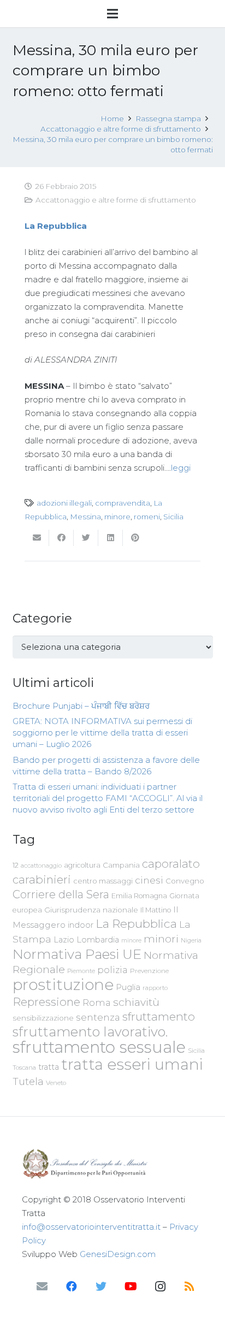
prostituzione (63, 984)
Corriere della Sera (61, 894)
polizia (112, 970)
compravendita (122, 503)
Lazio (64, 940)
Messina (85, 516)
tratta (48, 1067)
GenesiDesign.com (118, 1254)
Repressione (46, 1002)
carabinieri (42, 879)
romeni (147, 516)
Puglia (128, 987)
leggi (181, 468)
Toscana (24, 1067)
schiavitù (136, 1002)
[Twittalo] (86, 538)
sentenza (98, 1017)
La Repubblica (136, 923)
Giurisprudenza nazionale (91, 909)
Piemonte (81, 971)
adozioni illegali (64, 503)
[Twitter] (101, 1286)
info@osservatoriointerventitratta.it (91, 1227)
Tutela (28, 1081)
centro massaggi (103, 880)
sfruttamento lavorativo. (90, 1032)
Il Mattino (155, 910)
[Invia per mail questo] (37, 538)
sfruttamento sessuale (99, 1047)
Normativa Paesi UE (77, 954)
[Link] (112, 1164)
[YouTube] (130, 1286)
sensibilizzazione (43, 1017)
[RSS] (189, 1286)
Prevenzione (149, 971)
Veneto (56, 1083)
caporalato (171, 863)
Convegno (184, 880)
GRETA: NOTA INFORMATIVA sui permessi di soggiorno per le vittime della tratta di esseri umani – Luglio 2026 (102, 732)
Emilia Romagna (139, 896)
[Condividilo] (61, 538)
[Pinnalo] (135, 538)
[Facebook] (71, 1286)
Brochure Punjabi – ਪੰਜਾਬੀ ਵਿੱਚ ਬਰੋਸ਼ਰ (81, 706)
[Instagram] (160, 1286)
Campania (121, 865)
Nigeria (191, 940)
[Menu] (112, 13)
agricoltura (82, 865)
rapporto (155, 988)
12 (16, 865)
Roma (96, 1002)
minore (117, 516)
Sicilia (173, 516)
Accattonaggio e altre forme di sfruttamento (115, 199)
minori (161, 939)
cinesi (149, 880)
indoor (80, 925)
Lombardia (97, 940)
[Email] (42, 1286)
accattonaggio (41, 865)
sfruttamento (158, 1016)
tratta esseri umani (132, 1064)
